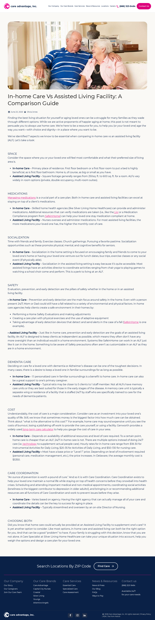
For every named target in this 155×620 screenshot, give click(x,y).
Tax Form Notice (114, 616)
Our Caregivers (11, 589)
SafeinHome (52, 216)
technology (29, 443)
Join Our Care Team (13, 592)
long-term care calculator (37, 429)
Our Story (8, 585)
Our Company (53, 6)
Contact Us (144, 6)
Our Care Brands (66, 6)
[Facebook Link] (70, 615)
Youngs (36, 599)
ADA (104, 616)
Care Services (79, 6)
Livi (116, 212)
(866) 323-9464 (127, 6)
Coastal (36, 592)
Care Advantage (40, 585)
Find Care (104, 566)
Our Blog (96, 589)
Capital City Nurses (42, 589)
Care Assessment (71, 592)
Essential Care (69, 585)
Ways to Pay (97, 596)
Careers (113, 6)
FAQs (94, 592)
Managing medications (22, 197)
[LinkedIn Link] (84, 615)
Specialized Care (70, 589)
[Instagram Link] (77, 615)
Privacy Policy (145, 614)
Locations (105, 6)
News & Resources (93, 6)
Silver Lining (38, 596)
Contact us (129, 581)
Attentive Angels (40, 603)
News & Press (98, 585)
